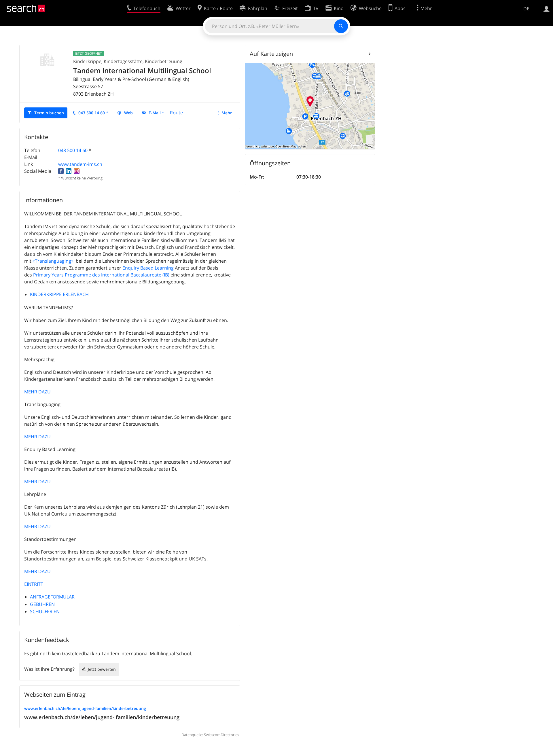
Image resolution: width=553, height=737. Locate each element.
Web (128, 112)
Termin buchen (49, 112)
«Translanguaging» (53, 261)
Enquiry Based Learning (148, 268)
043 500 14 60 (73, 150)
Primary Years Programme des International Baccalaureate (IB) (101, 275)
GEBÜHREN (42, 604)
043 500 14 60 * (93, 112)
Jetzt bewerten (102, 669)
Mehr (226, 112)
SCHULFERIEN (45, 611)
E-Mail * (156, 112)
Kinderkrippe (87, 61)
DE (526, 8)
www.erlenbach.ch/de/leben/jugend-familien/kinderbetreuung (85, 708)
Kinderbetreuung (163, 61)
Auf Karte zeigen (271, 54)
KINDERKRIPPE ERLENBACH (59, 294)
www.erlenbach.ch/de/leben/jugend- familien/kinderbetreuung (101, 717)
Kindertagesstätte (123, 61)
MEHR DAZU (37, 392)
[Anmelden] (546, 8)
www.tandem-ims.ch (80, 164)
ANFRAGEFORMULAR (52, 597)
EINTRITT (33, 584)
